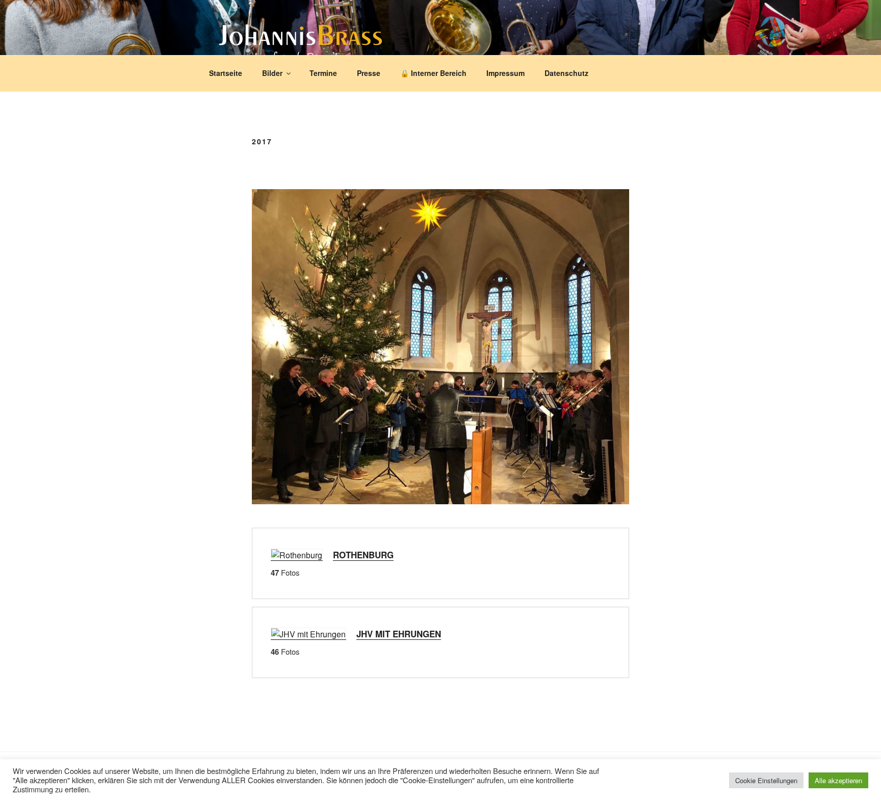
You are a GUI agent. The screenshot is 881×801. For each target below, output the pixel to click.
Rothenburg (363, 555)
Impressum (505, 73)
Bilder (272, 73)
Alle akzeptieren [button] (838, 780)
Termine (323, 73)
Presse (368, 73)
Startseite (225, 73)
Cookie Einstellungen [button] (766, 780)
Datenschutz (566, 73)
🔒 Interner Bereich (433, 73)
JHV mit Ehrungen (398, 634)
